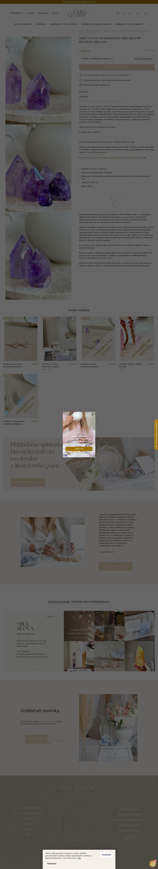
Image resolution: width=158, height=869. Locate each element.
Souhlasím (106, 855)
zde (79, 858)
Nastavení (51, 864)
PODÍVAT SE (79, 449)
